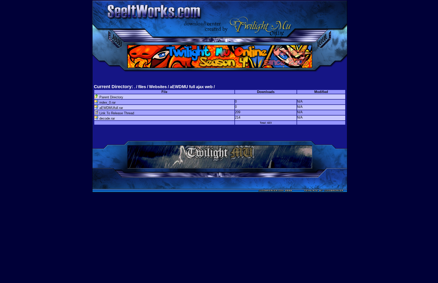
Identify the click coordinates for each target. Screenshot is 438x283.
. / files (140, 87)
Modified (321, 92)
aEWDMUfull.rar (110, 108)
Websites (158, 87)
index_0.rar (107, 102)
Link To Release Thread (116, 113)
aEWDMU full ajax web (191, 87)
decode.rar (106, 118)
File (164, 92)
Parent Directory (110, 97)
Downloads (266, 92)
